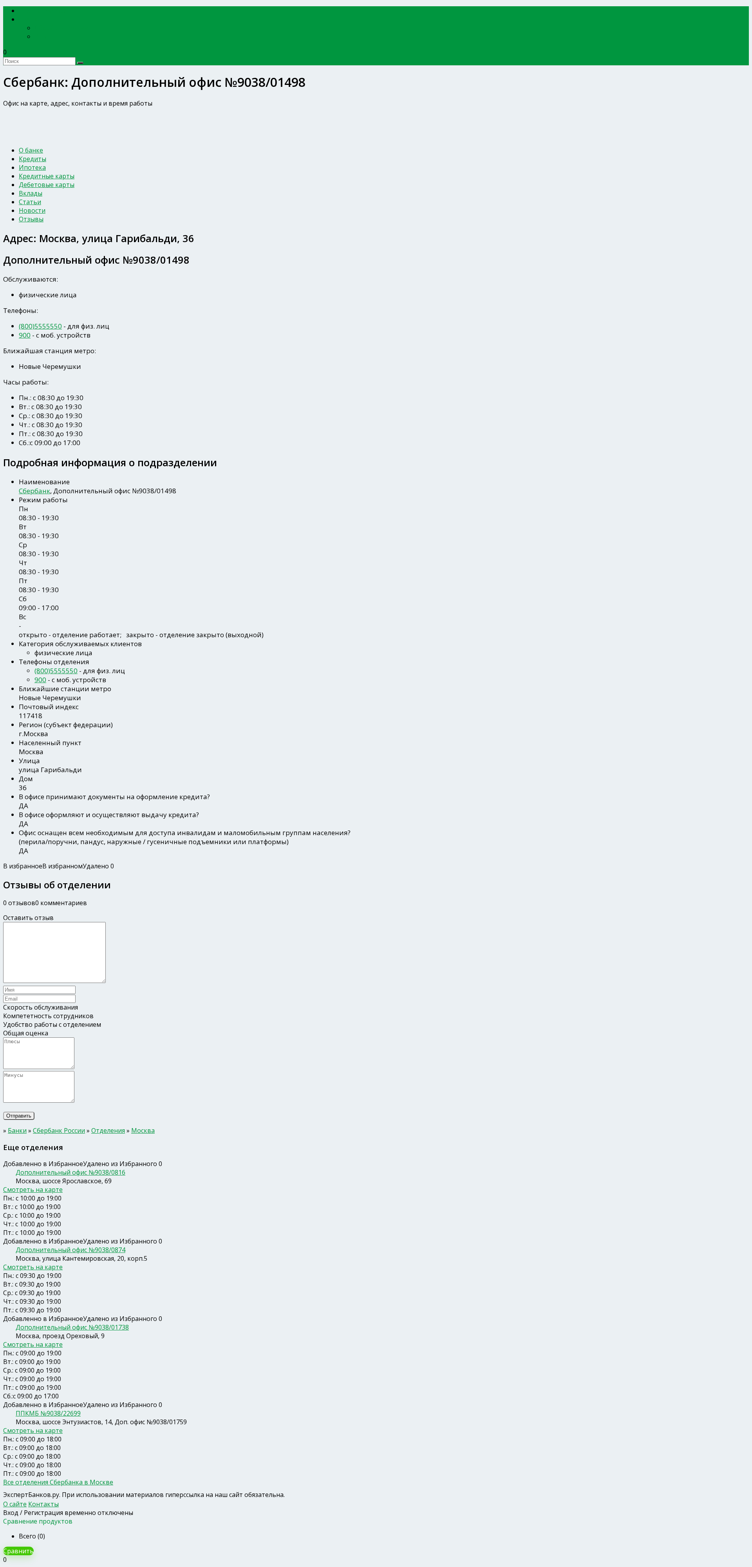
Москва (143, 1130)
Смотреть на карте (33, 1189)
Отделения (108, 1130)
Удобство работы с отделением (52, 1024)
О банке (31, 150)
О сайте (15, 1504)
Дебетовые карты (46, 184)
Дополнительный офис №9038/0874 (70, 1249)
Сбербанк (34, 490)
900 (25, 335)
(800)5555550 (40, 326)
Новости (32, 210)
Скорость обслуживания (40, 1007)
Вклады (30, 193)
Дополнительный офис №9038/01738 (72, 1327)
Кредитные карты (46, 176)
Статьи (30, 202)
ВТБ (40, 36)
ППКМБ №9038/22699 (48, 1413)
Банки (33, 19)
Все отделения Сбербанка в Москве (58, 1482)
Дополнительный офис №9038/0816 (70, 1172)
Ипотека (32, 167)
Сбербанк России (61, 27)
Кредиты (32, 159)
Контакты (43, 1504)
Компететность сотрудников (48, 1016)
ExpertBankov (45, 10)
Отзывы (31, 219)
